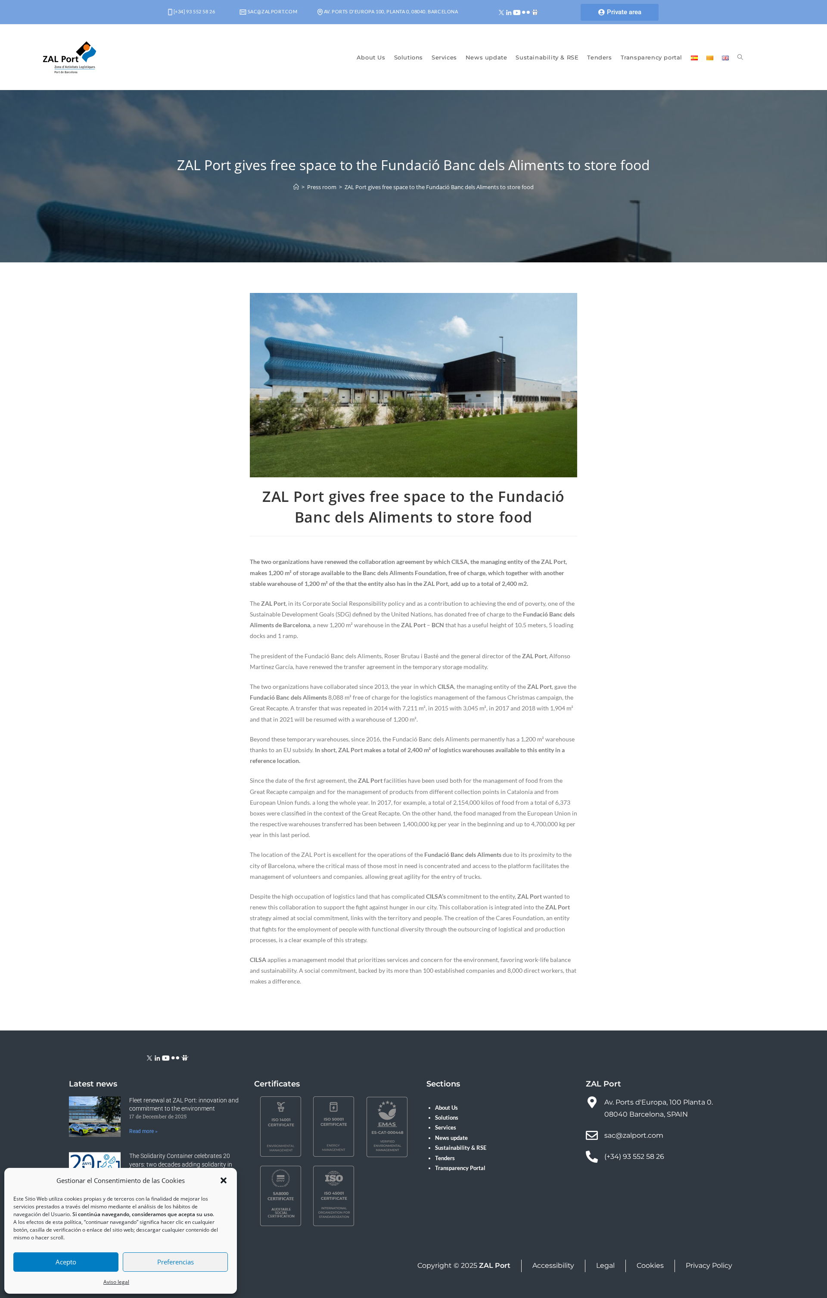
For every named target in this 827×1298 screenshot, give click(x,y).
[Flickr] (526, 12)
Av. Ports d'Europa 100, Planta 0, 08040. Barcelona (390, 11)
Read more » (143, 1131)
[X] (501, 12)
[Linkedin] (509, 12)
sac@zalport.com (272, 11)
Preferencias (175, 1262)
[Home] (296, 187)
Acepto (66, 1262)
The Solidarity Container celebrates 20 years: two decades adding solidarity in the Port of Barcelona (180, 1164)
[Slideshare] (535, 12)
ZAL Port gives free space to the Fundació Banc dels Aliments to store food (439, 187)
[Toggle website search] (740, 57)
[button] (223, 1180)
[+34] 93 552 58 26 (193, 11)
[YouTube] (517, 12)
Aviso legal (116, 1282)
